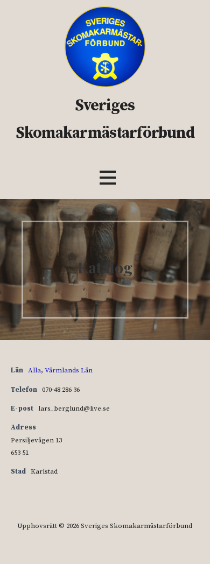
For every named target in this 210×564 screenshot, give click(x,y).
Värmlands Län (69, 370)
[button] (107, 178)
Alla (34, 370)
